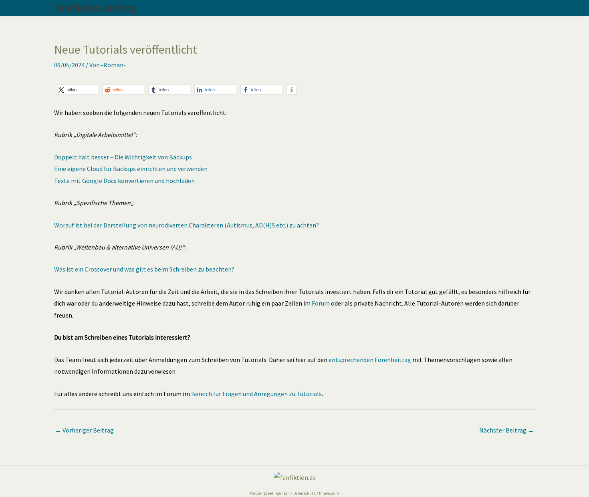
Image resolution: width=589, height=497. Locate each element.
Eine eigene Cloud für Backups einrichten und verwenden (131, 169)
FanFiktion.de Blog (95, 7)
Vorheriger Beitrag (84, 430)
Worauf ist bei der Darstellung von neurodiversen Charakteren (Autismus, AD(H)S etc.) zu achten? (186, 225)
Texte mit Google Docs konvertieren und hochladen (124, 181)
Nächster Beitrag (506, 430)
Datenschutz (304, 493)
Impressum (329, 493)
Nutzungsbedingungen (270, 493)
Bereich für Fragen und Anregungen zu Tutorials (256, 394)
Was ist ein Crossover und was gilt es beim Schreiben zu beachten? (144, 269)
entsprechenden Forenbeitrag (370, 360)
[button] (77, 90)
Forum (321, 303)
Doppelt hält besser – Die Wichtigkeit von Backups (123, 157)
